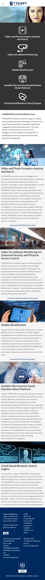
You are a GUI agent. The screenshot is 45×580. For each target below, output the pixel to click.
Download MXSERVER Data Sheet (22, 225)
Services (26, 543)
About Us (27, 516)
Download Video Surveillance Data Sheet (22, 298)
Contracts (28, 526)
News (26, 533)
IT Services (28, 523)
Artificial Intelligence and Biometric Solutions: (12, 541)
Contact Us (28, 530)
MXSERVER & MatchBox (11, 548)
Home (26, 514)
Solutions (6, 546)
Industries (6, 555)
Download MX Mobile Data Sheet (22, 359)
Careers (27, 528)
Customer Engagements (10, 557)
